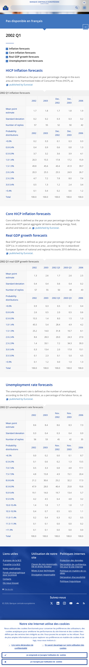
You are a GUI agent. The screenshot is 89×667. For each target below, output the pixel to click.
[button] (84, 2)
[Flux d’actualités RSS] (84, 603)
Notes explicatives (12, 569)
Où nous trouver (11, 583)
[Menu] (84, 7)
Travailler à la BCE (11, 565)
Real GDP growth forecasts (24, 57)
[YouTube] (71, 603)
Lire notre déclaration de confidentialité (22, 646)
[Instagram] (64, 603)
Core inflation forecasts (22, 53)
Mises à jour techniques (43, 571)
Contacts (7, 579)
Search (76, 8)
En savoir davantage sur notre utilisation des (64, 646)
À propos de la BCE (12, 561)
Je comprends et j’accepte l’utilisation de (46, 655)
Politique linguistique (70, 581)
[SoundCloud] (77, 603)
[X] (51, 603)
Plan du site (9, 589)
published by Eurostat (21, 85)
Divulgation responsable (43, 575)
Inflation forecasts (19, 49)
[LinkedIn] (58, 603)
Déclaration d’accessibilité (72, 577)
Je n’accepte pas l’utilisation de (46, 662)
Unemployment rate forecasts (26, 61)
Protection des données (71, 561)
